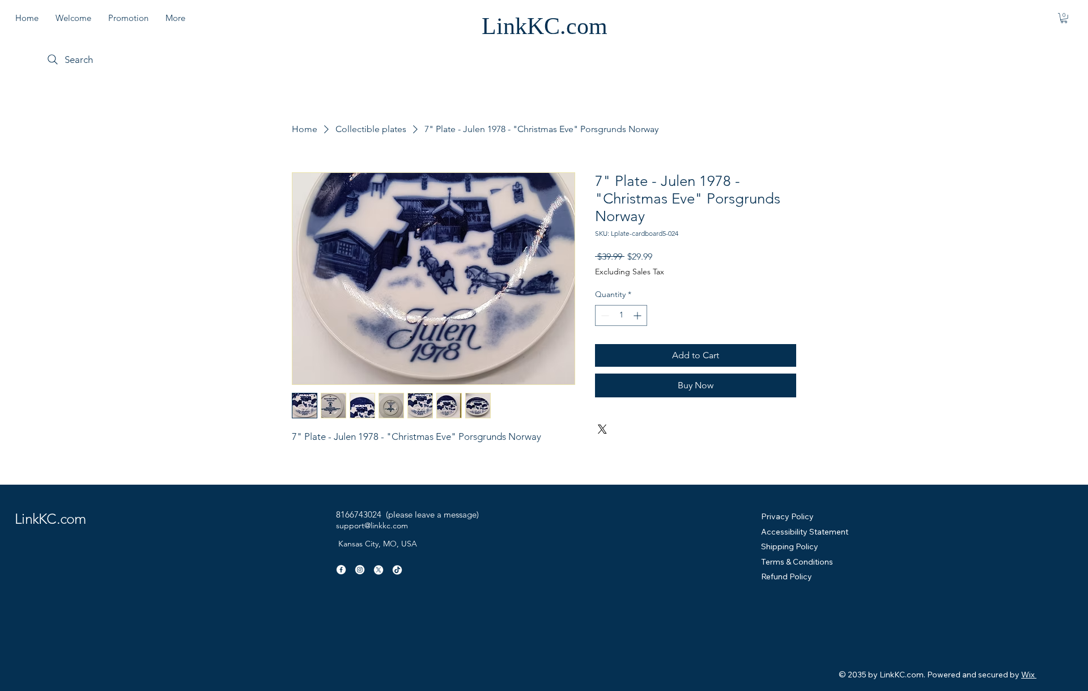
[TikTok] (397, 569)
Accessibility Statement (804, 532)
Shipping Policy (789, 546)
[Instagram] (360, 569)
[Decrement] (604, 315)
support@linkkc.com (372, 525)
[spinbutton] (621, 315)
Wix (1028, 674)
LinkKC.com (544, 26)
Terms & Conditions (797, 562)
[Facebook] (341, 569)
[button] (1064, 18)
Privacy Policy (787, 516)
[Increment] (638, 315)
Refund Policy (786, 576)
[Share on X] (602, 429)
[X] (378, 569)
